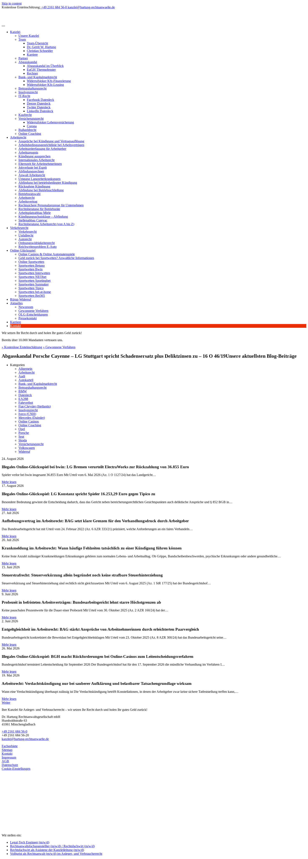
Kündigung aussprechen (34, 156)
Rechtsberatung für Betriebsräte (39, 209)
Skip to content (12, 3)
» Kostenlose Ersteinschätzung (22, 347)
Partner (23, 58)
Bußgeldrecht (27, 130)
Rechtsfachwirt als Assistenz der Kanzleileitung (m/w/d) (47, 850)
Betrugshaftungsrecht (32, 88)
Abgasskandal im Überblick (45, 66)
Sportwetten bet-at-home (34, 292)
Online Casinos (28, 421)
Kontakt (15, 326)
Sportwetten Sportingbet (34, 280)
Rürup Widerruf (20, 299)
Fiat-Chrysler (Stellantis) (34, 406)
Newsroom (25, 307)
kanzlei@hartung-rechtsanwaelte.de (25, 739)
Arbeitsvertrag (27, 201)
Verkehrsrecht (19, 228)
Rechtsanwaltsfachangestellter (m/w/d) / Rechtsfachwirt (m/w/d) (52, 846)
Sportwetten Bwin (30, 269)
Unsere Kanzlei (28, 35)
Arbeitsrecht (18, 137)
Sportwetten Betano (31, 265)
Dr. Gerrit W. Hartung (41, 47)
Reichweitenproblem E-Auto (37, 246)
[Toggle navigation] (3, 26)
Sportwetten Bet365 (31, 295)
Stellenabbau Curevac (32, 220)
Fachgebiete (10, 746)
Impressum (9, 757)
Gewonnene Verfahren (33, 310)
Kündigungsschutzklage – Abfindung (43, 216)
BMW (22, 391)
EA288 (23, 399)
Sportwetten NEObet (32, 277)
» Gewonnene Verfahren (59, 347)
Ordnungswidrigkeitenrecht (36, 243)
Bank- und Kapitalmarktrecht (37, 77)
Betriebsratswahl (29, 194)
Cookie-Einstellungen (16, 768)
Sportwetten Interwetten (34, 273)
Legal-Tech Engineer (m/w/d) (29, 842)
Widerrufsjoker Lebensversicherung (50, 122)
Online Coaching (29, 133)
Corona (32, 126)
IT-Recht (24, 96)
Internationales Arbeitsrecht (36, 160)
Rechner (32, 73)
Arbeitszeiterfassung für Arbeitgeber (42, 148)
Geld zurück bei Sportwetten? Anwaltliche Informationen (56, 258)
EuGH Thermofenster (41, 69)
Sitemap (7, 750)
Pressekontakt (27, 318)
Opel (21, 429)
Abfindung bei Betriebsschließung (41, 190)
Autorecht (25, 239)
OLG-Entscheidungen (33, 314)
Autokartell (25, 380)
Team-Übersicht (37, 43)
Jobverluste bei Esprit (32, 167)
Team (22, 39)
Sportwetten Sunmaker (33, 284)
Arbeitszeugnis (28, 152)
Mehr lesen (9, 482)
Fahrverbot (25, 402)
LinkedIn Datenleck (40, 111)
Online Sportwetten (31, 262)
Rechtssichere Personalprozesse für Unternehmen (51, 205)
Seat (21, 436)
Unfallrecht (25, 235)
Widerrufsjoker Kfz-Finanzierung (49, 81)
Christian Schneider (40, 51)
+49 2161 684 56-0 (14, 731)
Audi (21, 376)
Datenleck (25, 395)
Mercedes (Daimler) (31, 417)
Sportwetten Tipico (31, 288)
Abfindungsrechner (31, 171)
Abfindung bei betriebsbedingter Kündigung (47, 182)
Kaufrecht (25, 115)
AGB (5, 761)
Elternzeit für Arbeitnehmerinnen (40, 164)
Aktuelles (16, 303)
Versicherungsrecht (31, 118)
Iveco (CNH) (27, 414)
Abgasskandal (27, 62)
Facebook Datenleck (40, 100)
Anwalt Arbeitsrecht (31, 175)
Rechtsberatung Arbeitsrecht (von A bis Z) (46, 224)
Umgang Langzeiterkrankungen (39, 179)
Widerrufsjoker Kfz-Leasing (45, 84)
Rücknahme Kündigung (34, 186)
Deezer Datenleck (38, 103)
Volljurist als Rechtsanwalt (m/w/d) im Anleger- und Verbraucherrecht (56, 853)
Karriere (32, 54)
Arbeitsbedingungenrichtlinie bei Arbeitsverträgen (51, 145)
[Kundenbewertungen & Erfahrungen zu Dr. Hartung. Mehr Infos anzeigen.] (20, 815)
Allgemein (25, 368)
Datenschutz (10, 765)
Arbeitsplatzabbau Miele (34, 213)
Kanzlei (15, 32)
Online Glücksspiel (22, 250)
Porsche (23, 433)
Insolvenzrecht (28, 92)
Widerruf (24, 451)
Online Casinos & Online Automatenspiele (46, 254)
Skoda (22, 440)
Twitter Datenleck (38, 107)
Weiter (6, 702)
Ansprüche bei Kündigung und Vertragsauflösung (51, 141)
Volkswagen (26, 448)
